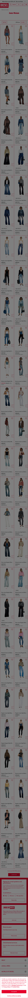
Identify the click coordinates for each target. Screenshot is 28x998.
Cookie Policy (16, 986)
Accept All (14, 991)
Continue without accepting (14, 995)
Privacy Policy (7, 986)
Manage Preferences (17, 985)
